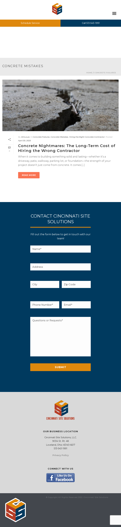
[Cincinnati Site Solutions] (57, 9)
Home (89, 73)
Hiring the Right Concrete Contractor (87, 137)
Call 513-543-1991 (91, 23)
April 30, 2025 (24, 140)
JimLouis (25, 137)
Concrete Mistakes (59, 137)
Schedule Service (30, 23)
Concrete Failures (105, 73)
